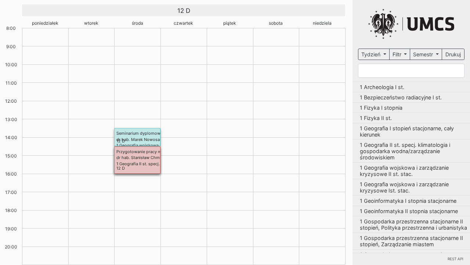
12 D (120, 141)
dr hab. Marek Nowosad (139, 139)
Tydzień (371, 54)
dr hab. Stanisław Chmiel (140, 157)
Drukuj (453, 54)
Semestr (423, 54)
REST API (455, 259)
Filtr (398, 54)
